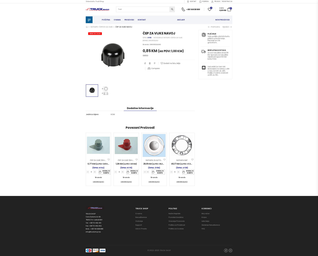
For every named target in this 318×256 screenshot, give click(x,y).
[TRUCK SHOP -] (97, 9)
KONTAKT (193, 1)
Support (138, 225)
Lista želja (205, 221)
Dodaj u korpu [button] (106, 172)
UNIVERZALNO (153, 40)
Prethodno (215, 27)
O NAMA (117, 20)
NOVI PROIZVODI (222, 20)
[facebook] (226, 250)
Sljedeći (226, 27)
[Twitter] (149, 63)
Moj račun (206, 213)
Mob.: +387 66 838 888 (94, 229)
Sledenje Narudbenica (211, 225)
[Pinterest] (154, 63)
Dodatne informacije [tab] (140, 108)
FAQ (203, 229)
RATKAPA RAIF (182, 160)
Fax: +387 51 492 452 (94, 226)
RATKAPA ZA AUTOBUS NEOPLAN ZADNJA (162, 160)
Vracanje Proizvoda (177, 221)
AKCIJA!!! (181, 20)
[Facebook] (145, 63)
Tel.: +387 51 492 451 (93, 223)
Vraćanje (139, 221)
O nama (138, 213)
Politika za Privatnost (177, 225)
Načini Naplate (174, 213)
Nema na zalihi (95, 34)
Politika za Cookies (176, 229)
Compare (155, 68)
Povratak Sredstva (176, 217)
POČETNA (106, 20)
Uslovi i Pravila (141, 229)
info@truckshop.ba (93, 232)
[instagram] (230, 250)
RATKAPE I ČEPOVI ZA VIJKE (102, 27)
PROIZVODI (129, 20)
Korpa (204, 217)
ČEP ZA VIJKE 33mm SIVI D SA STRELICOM (107, 160)
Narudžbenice (141, 217)
